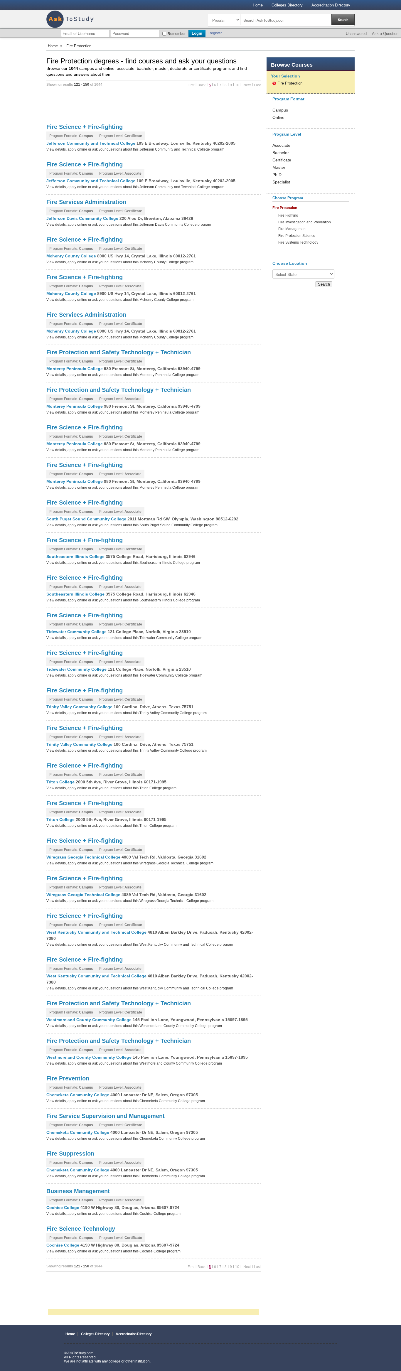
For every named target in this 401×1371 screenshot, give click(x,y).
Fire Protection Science (296, 236)
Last (257, 85)
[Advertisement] (153, 106)
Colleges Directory (287, 5)
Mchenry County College (71, 256)
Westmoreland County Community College (89, 1019)
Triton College (61, 782)
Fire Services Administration (86, 202)
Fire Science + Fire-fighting (84, 127)
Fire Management (292, 229)
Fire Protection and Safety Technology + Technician (118, 352)
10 (237, 85)
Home (258, 5)
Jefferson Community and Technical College (91, 143)
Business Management (78, 1191)
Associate (281, 145)
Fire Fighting (288, 215)
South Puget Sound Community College (86, 519)
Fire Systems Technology (298, 242)
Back (201, 85)
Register (215, 33)
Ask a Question (385, 33)
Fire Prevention (67, 1078)
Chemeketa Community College (78, 1094)
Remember (177, 34)
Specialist (281, 182)
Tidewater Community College (77, 631)
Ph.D (277, 174)
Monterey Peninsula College (75, 368)
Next (246, 85)
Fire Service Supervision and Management (105, 1116)
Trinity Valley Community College (80, 706)
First (191, 85)
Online (278, 117)
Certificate (281, 160)
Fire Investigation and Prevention (304, 222)
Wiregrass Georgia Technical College (84, 857)
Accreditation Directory (330, 5)
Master (278, 167)
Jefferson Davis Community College (82, 218)
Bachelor (280, 152)
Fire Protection (289, 83)
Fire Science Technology (80, 1228)
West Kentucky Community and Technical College (97, 932)
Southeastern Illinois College (76, 556)
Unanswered (356, 33)
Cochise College (63, 1207)
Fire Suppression (70, 1153)
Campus (280, 110)
